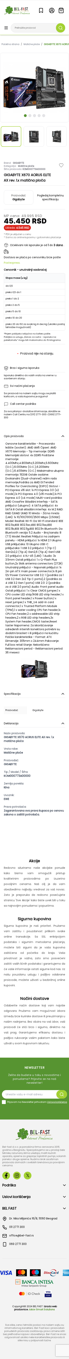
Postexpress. (12, 263)
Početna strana (10, 44)
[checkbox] (4, 1102)
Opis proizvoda (14, 436)
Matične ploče (32, 44)
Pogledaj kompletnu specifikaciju (50, 197)
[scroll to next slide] (25, 115)
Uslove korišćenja (57, 1102)
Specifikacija (12, 694)
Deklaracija (11, 723)
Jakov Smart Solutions (41, 1309)
